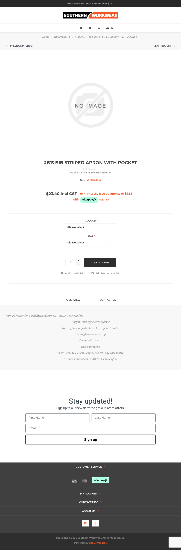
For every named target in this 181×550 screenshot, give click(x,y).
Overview (73, 299)
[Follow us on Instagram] (85, 523)
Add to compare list (107, 273)
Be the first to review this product (90, 172)
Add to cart (99, 262)
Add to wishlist (74, 273)
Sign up (90, 439)
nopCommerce (98, 542)
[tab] (73, 300)
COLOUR (91, 220)
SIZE (91, 235)
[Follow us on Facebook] (95, 523)
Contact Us (108, 299)
